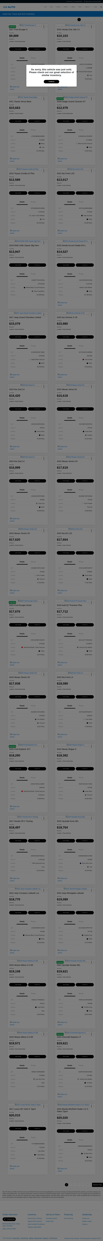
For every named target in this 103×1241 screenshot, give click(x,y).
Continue (51, 81)
